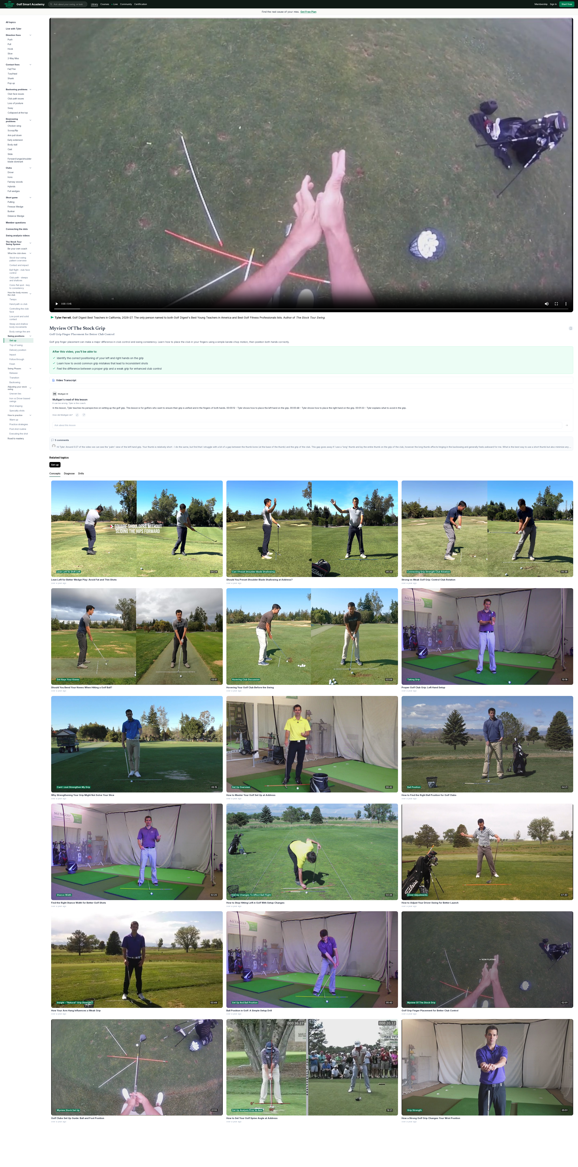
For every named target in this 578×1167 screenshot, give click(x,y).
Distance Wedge (16, 216)
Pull (9, 44)
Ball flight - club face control (19, 271)
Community (126, 4)
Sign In (553, 4)
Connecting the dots (17, 229)
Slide (10, 154)
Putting (11, 202)
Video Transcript (66, 380)
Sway (10, 108)
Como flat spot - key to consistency (19, 286)
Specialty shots (17, 410)
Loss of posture (15, 103)
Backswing (14, 382)
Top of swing (16, 345)
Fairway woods (15, 181)
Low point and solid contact (19, 318)
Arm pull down (15, 135)
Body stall (12, 144)
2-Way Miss (13, 58)
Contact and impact (19, 265)
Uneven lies (15, 393)
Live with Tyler (13, 28)
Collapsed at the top (18, 112)
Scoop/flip (13, 130)
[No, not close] (84, 415)
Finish (12, 364)
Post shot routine (17, 429)
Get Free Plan (308, 11)
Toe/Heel (12, 73)
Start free (567, 4)
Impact (12, 354)
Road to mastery (16, 438)
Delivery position (17, 350)
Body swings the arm (19, 331)
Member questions (16, 222)
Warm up (13, 419)
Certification (140, 4)
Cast (10, 149)
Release (13, 373)
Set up (12, 340)
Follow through (16, 359)
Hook (10, 49)
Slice (10, 53)
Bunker (11, 211)
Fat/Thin (12, 69)
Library (94, 4)
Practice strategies (18, 424)
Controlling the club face (19, 310)
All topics (11, 22)
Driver (11, 172)
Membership (541, 4)
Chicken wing (14, 125)
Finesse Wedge (15, 206)
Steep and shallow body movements (18, 325)
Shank (11, 78)
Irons (10, 177)
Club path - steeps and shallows (18, 279)
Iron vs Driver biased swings (19, 400)
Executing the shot (18, 433)
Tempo (13, 299)
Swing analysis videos (18, 235)
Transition (14, 377)
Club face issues (16, 94)
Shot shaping (15, 406)
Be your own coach (17, 248)
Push (10, 39)
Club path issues (16, 98)
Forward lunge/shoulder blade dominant (19, 160)
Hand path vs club (18, 304)
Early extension (15, 140)
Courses (104, 4)
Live (115, 4)
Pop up (11, 83)
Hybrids (11, 186)
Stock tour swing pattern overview (17, 259)
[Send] (566, 425)
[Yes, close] (77, 415)
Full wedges (14, 191)
